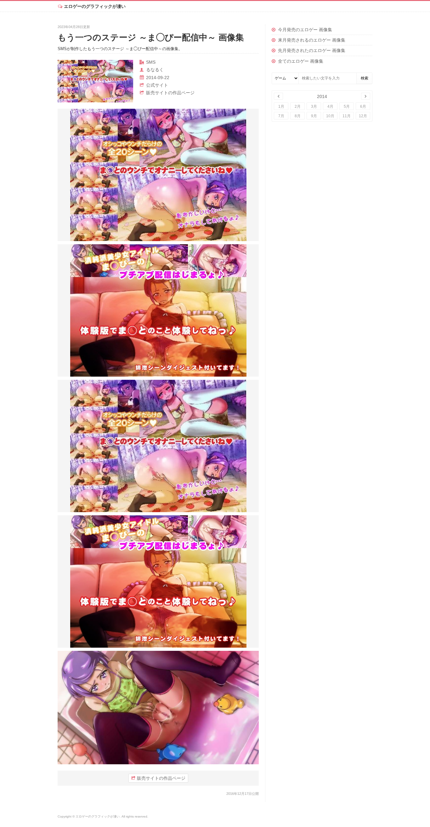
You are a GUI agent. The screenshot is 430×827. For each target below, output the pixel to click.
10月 (330, 116)
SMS (151, 62)
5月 (347, 106)
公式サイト (157, 85)
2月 (298, 106)
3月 (314, 106)
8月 (298, 116)
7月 (281, 116)
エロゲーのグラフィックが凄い (95, 6)
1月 (281, 106)
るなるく (155, 69)
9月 (314, 116)
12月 (363, 116)
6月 (363, 106)
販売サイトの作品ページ (170, 92)
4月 (330, 106)
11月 (346, 116)
